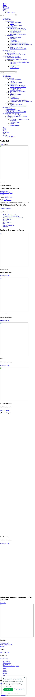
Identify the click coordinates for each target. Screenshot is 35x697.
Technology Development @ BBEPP (16, 54)
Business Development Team (10, 215)
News (4, 5)
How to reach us (11, 12)
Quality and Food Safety (16, 47)
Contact (5, 10)
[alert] (14, 685)
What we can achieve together (11, 56)
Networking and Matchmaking (18, 34)
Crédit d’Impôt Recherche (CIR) (18, 49)
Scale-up (12, 24)
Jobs (4, 9)
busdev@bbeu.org (4, 275)
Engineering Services (15, 31)
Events (5, 6)
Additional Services (12, 27)
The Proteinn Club (14, 65)
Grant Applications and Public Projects (13, 217)
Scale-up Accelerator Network (17, 28)
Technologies (10, 35)
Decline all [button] (19, 689)
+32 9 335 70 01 (8, 197)
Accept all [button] (8, 689)
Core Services (10, 21)
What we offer (7, 19)
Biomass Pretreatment (15, 37)
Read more (14, 686)
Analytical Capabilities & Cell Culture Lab (21, 44)
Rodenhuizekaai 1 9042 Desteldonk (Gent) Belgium (6, 193)
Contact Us (3, 603)
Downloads (6, 8)
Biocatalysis (13, 38)
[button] (13, 693)
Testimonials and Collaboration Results (17, 59)
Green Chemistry (14, 41)
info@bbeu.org (7, 200)
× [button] (24, 677)
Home (4, 3)
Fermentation (13, 40)
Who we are (6, 18)
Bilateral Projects (11, 51)
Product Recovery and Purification (19, 43)
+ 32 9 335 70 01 (4, 652)
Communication (7, 222)
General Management (5, 208)
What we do (6, 50)
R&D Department (7, 219)
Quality (5, 220)
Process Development (15, 22)
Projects (5, 671)
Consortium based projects (13, 53)
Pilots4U (12, 66)
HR (4, 223)
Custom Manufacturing (16, 25)
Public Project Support (15, 32)
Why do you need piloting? (14, 57)
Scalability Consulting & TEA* (18, 29)
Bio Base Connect (14, 68)
